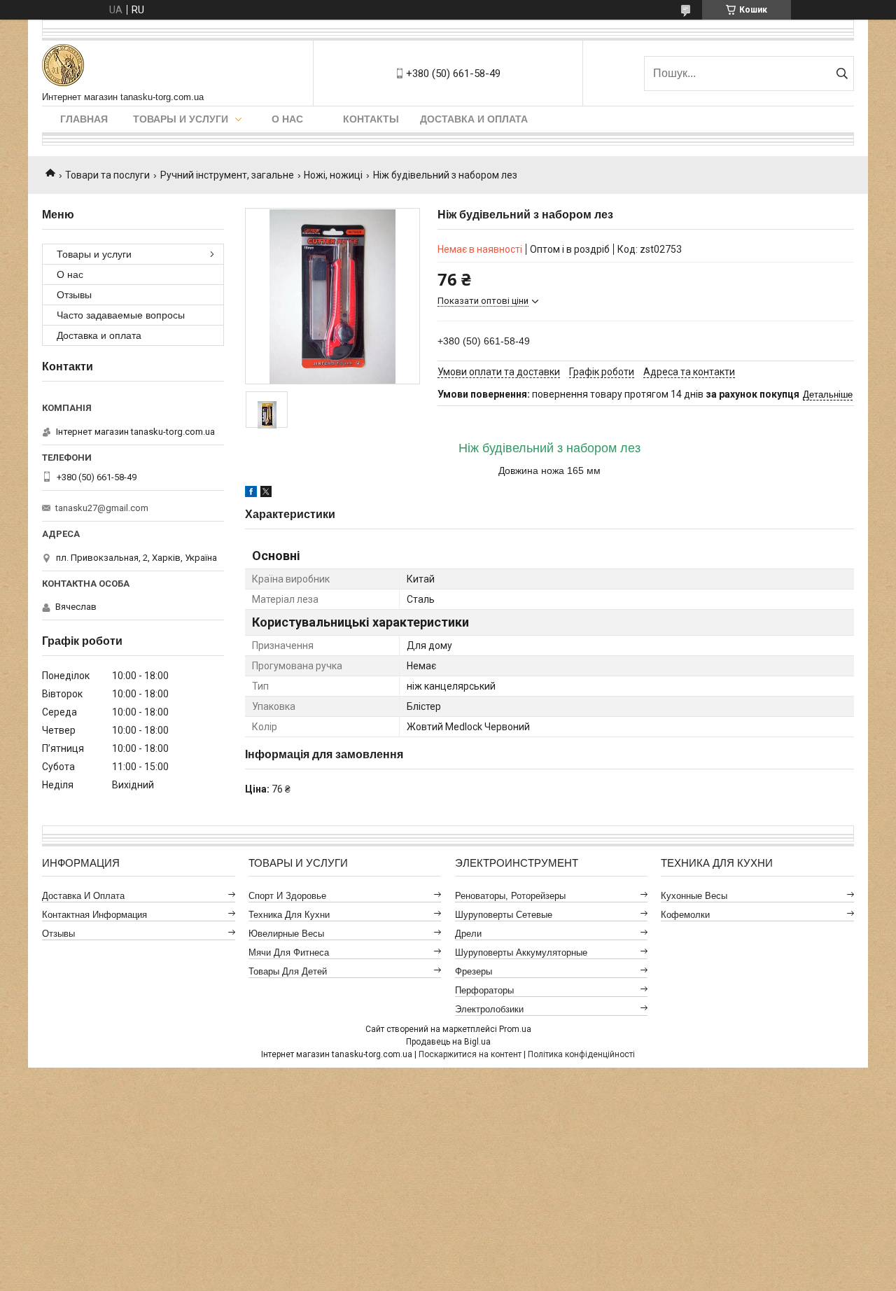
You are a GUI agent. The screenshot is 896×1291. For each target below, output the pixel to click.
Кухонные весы (694, 896)
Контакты (371, 119)
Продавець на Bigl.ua (448, 1042)
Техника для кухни (289, 914)
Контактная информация (94, 914)
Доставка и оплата (474, 119)
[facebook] (251, 493)
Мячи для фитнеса (288, 952)
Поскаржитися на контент (470, 1054)
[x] (266, 493)
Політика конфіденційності (581, 1054)
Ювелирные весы (286, 933)
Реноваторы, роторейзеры (510, 896)
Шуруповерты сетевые (503, 914)
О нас (287, 119)
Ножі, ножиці (333, 175)
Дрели (468, 933)
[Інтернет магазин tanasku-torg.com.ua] (63, 66)
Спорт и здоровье (287, 896)
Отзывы (74, 294)
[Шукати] (842, 73)
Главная (84, 119)
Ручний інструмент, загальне (227, 175)
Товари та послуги (107, 175)
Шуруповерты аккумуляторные (521, 952)
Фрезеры (473, 971)
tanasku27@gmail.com (101, 508)
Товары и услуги (180, 119)
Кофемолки (685, 914)
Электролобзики (489, 1009)
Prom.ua (515, 1029)
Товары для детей (287, 971)
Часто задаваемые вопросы (121, 315)
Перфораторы (484, 990)
